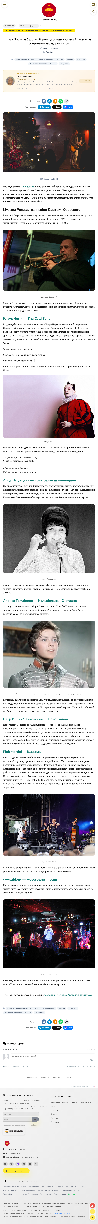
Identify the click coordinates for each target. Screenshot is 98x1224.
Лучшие (16, 1066)
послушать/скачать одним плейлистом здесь (68, 995)
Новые (6, 1066)
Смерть (40, 1190)
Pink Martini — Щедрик (22, 752)
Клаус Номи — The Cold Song (27, 319)
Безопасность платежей (78, 1203)
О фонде (54, 1106)
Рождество (64, 64)
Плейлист (81, 59)
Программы (55, 1122)
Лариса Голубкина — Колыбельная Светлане (40, 601)
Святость (73, 1187)
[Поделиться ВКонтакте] (44, 101)
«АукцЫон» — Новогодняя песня (30, 880)
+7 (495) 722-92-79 (16, 1149)
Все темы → (73, 1194)
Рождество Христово (11, 1187)
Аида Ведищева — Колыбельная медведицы (40, 480)
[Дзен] (23, 1164)
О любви (82, 1187)
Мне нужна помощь (18, 1171)
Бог (66, 1187)
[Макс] (17, 1164)
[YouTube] (30, 1164)
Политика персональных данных (47, 1206)
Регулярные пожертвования (53, 1203)
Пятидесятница (60, 1194)
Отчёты (54, 1114)
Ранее (25, 1066)
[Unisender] (13, 1131)
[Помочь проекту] (92, 1205)
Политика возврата (11, 1206)
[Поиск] (93, 12)
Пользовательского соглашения (71, 1216)
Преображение (46, 1194)
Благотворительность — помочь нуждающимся (71, 1102)
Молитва (49, 1187)
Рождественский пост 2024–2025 (43, 64)
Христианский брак (10, 1190)
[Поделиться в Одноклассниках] (55, 101)
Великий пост (33, 1187)
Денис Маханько (50, 48)
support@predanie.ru (22, 1157)
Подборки (50, 52)
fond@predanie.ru (14, 1153)
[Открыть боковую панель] (93, 5)
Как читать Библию (52, 1190)
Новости (54, 1110)
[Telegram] (11, 1164)
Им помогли (55, 1118)
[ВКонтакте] (5, 1164)
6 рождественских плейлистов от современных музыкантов (39, 59)
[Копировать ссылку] (66, 101)
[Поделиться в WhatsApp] (60, 101)
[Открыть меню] (5, 5)
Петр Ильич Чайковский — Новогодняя (35, 719)
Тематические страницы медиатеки (23, 1181)
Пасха (23, 1187)
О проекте (26, 1206)
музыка (70, 59)
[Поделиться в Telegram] (49, 101)
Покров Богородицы (11, 1194)
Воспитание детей (27, 1190)
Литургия (59, 1187)
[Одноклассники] (36, 1164)
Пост (42, 1187)
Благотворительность (61, 1096)
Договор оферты (31, 1203)
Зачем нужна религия (70, 1190)
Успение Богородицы (29, 1194)
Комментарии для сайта (83, 1087)
